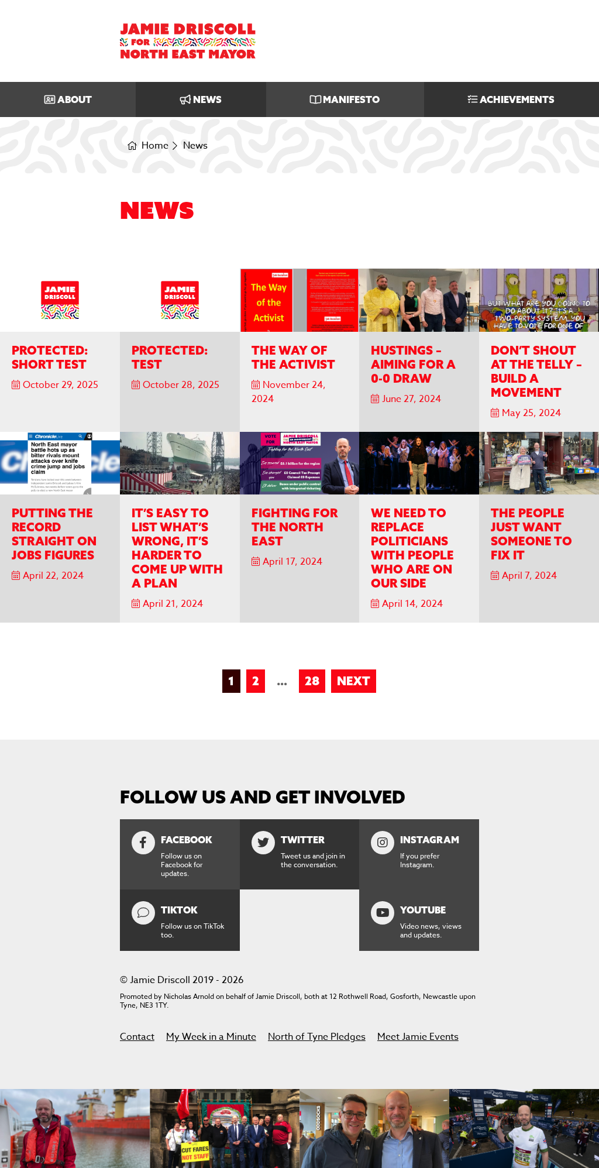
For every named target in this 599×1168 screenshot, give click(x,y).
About (74, 99)
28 (312, 681)
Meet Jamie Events (418, 1037)
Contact (137, 1037)
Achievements (517, 99)
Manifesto (351, 99)
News (207, 99)
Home (155, 146)
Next (353, 681)
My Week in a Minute (211, 1037)
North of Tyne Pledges (317, 1037)
